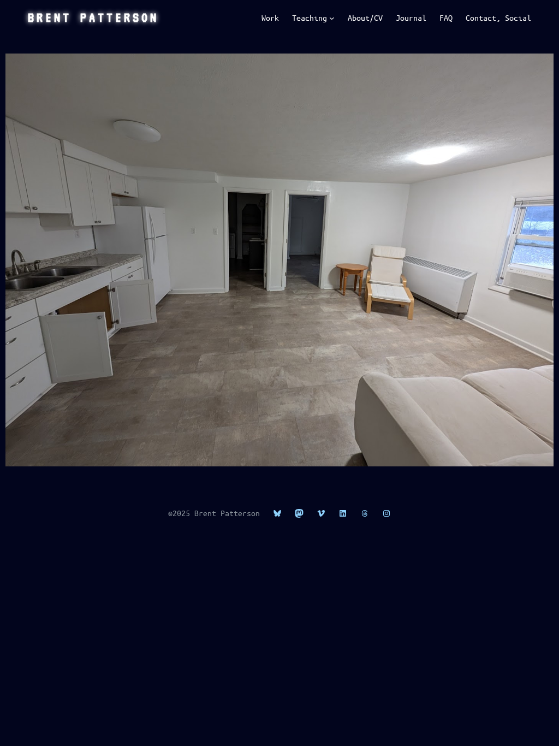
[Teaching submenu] (332, 18)
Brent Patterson (93, 17)
